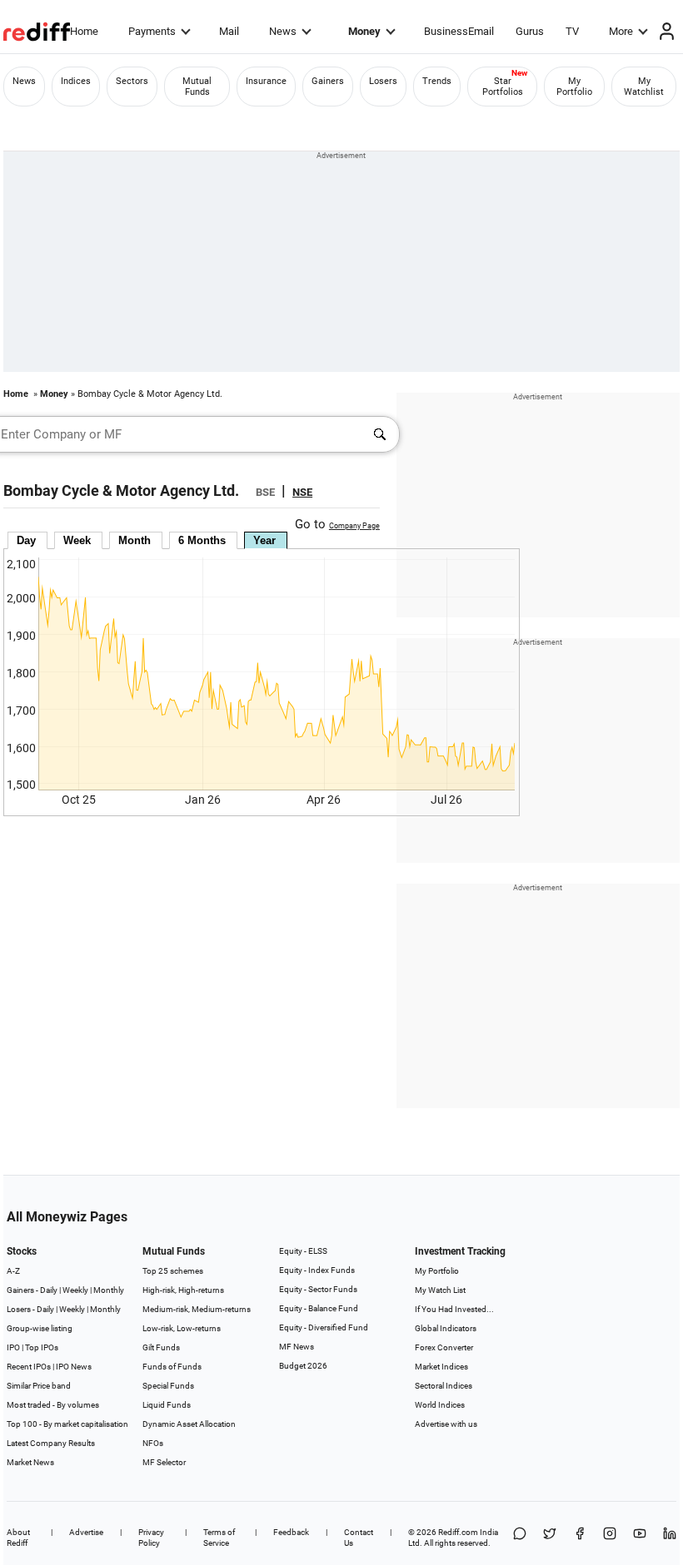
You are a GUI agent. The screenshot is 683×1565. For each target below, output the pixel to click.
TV (572, 31)
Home (84, 31)
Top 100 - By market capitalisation (67, 1424)
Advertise (86, 1532)
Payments (152, 31)
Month (134, 540)
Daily (48, 1290)
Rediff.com (458, 1532)
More (621, 31)
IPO (13, 1347)
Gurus (530, 31)
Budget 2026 (303, 1365)
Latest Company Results (51, 1443)
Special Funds (168, 1385)
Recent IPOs (29, 1366)
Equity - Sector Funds (318, 1289)
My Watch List (440, 1290)
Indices (76, 81)
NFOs (152, 1443)
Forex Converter (444, 1347)
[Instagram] (609, 1537)
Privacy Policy (151, 1537)
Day (26, 540)
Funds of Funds (172, 1366)
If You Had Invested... (454, 1309)
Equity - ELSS (303, 1251)
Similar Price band (39, 1385)
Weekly (75, 1290)
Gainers (328, 81)
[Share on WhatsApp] (519, 1537)
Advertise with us (446, 1424)
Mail (229, 31)
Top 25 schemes (172, 1270)
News (283, 31)
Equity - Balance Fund (318, 1308)
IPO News (74, 1366)
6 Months (202, 540)
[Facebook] (579, 1537)
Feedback (291, 1532)
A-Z (13, 1270)
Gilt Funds (161, 1347)
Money (364, 31)
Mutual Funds (197, 86)
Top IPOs (41, 1347)
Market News (30, 1462)
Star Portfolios (502, 86)
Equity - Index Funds (317, 1270)
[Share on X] (549, 1537)
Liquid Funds (166, 1404)
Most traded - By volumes (53, 1404)
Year (264, 540)
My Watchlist (644, 86)
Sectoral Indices (443, 1385)
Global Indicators (445, 1328)
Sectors (132, 81)
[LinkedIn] (669, 1537)
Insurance (266, 81)
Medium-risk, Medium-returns (196, 1309)
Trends (436, 81)
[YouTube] (639, 1537)
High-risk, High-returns (183, 1290)
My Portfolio (574, 86)
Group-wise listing (39, 1328)
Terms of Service (219, 1537)
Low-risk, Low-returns (181, 1328)
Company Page (354, 526)
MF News (296, 1346)
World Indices (440, 1404)
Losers (383, 81)
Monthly (108, 1290)
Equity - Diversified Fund (323, 1327)
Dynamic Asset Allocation (189, 1424)
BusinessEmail (459, 31)
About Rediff (18, 1537)
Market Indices (441, 1366)
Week (77, 540)
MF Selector (164, 1462)
